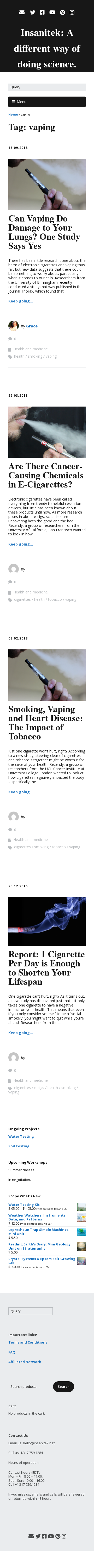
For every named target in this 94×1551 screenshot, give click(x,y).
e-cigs (39, 1087)
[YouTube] (52, 12)
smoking (35, 356)
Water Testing (21, 1136)
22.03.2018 (18, 395)
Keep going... (20, 301)
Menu (21, 101)
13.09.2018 (18, 147)
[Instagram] (72, 12)
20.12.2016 (18, 886)
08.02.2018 (18, 638)
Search (63, 1386)
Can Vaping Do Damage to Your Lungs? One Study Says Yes (44, 231)
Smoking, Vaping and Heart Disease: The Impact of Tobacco (45, 722)
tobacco (55, 599)
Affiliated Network (24, 1361)
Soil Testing (19, 1146)
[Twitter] (32, 12)
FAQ (11, 1352)
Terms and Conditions (27, 1342)
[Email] (22, 12)
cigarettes (22, 599)
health (19, 356)
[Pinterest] (62, 12)
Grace (32, 325)
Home (13, 114)
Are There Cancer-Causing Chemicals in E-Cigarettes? (46, 475)
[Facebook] (42, 12)
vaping (51, 356)
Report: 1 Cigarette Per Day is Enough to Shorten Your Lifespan (46, 967)
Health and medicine (30, 348)
